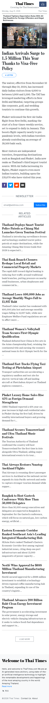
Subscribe (40, 205)
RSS (7, 691)
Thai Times (24, 3)
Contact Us (26, 698)
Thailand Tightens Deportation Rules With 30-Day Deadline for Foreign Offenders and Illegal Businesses (23, 18)
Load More (24, 639)
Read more (7, 686)
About (35, 698)
